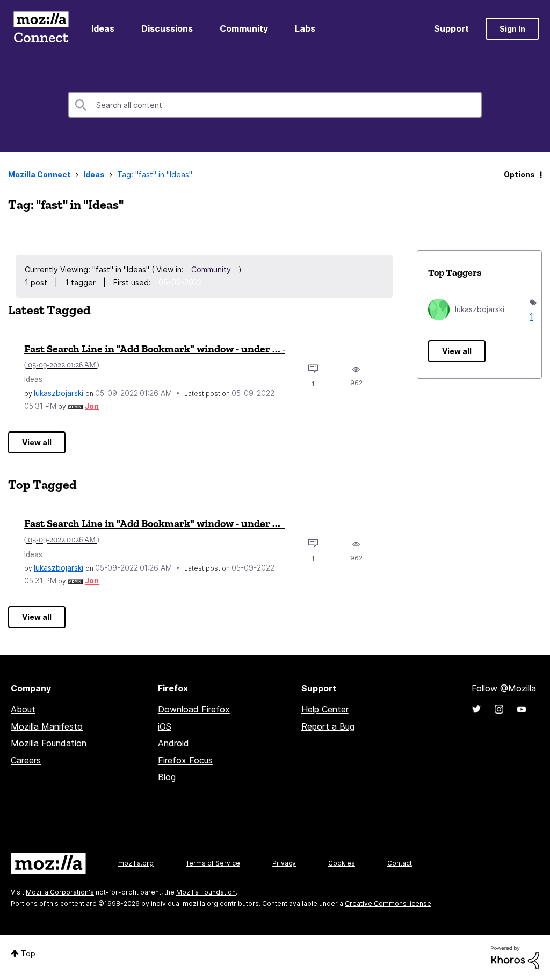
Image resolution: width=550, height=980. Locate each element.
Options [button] (519, 174)
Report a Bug (327, 726)
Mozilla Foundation (48, 743)
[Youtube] (521, 709)
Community (244, 28)
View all (37, 442)
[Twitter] (476, 709)
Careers (26, 760)
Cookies (341, 863)
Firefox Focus (185, 760)
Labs (305, 28)
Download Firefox (194, 709)
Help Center (325, 709)
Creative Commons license (388, 903)
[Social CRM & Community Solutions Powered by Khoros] (515, 956)
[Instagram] (499, 709)
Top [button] (28, 953)
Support (451, 28)
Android (173, 743)
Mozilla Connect (41, 28)
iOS (164, 726)
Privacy (284, 863)
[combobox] (275, 105)
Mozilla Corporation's (60, 892)
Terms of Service (213, 863)
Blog (167, 777)
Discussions (167, 28)
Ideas (102, 28)
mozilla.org (136, 863)
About (23, 709)
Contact (399, 863)
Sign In (512, 28)
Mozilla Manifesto (47, 726)
